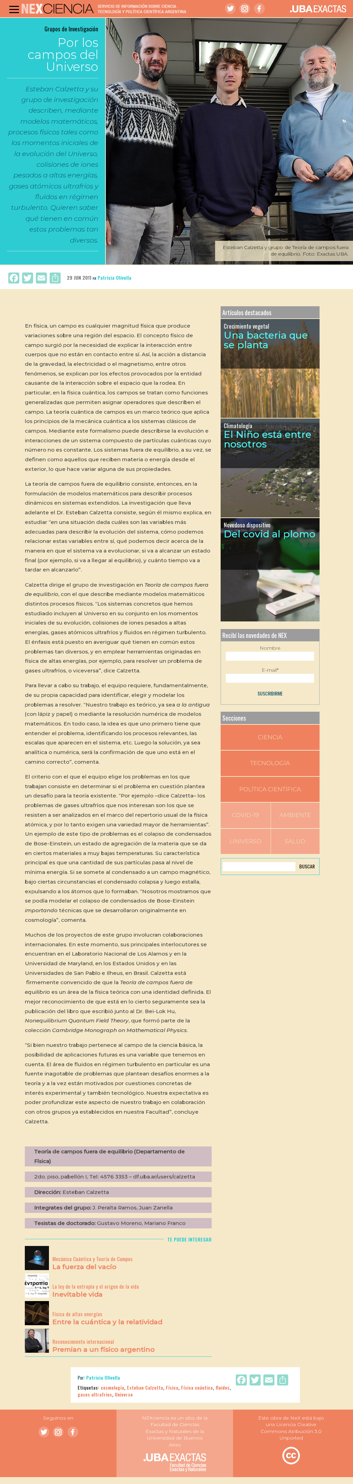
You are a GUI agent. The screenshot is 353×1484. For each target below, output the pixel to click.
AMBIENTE (295, 815)
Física (172, 1387)
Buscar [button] (307, 866)
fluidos (222, 1387)
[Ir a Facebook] (259, 8)
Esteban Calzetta (145, 1387)
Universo (124, 1394)
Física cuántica (197, 1387)
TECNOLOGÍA (270, 763)
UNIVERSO (245, 841)
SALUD (295, 841)
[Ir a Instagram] (244, 8)
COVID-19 (245, 815)
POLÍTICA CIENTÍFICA (270, 789)
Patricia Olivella (114, 277)
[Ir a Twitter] (230, 8)
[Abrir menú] (14, 9)
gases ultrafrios (95, 1394)
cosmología (112, 1387)
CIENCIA (270, 737)
